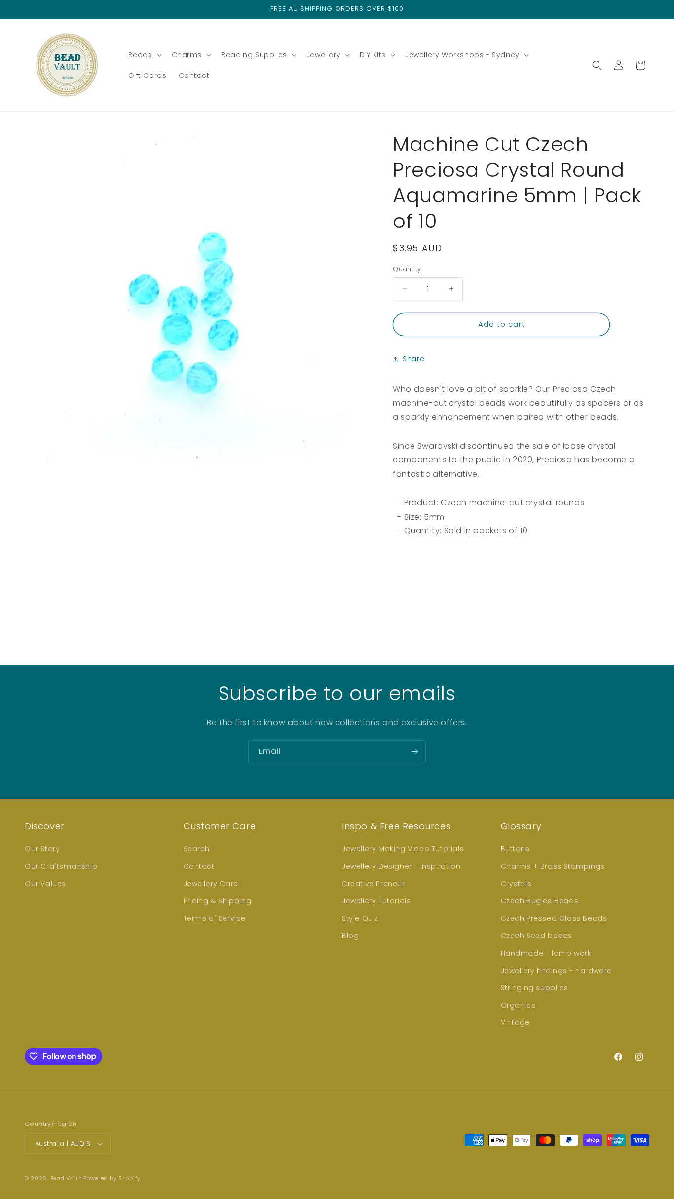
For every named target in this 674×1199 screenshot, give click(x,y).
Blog (350, 935)
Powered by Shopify (112, 1178)
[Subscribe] (414, 751)
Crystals (516, 884)
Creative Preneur (373, 884)
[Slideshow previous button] (397, 583)
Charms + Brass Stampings (553, 866)
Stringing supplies (534, 988)
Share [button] (413, 359)
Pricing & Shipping (218, 901)
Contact (199, 866)
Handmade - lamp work (546, 953)
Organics (518, 1005)
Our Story (42, 849)
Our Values (45, 884)
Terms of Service (215, 918)
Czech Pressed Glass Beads (554, 918)
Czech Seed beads (537, 935)
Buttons (515, 849)
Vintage (515, 1022)
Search (197, 849)
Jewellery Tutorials (376, 901)
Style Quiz (360, 918)
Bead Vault (66, 1178)
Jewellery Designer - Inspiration (401, 866)
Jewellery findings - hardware (556, 970)
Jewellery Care (211, 884)
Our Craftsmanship (61, 866)
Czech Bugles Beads (540, 901)
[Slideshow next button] (645, 583)
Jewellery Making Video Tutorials (403, 849)
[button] (144, 54)
